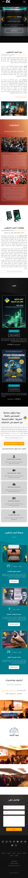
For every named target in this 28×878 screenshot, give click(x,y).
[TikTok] (2, 841)
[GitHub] (21, 841)
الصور (16, 855)
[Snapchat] (15, 845)
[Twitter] (10, 841)
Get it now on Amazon (14, 385)
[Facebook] (14, 841)
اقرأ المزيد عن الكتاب (14, 335)
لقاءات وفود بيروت (21, 690)
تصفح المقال (14, 667)
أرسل (14, 829)
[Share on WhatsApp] (12, 345)
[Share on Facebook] (9, 345)
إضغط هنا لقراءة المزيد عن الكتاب (14, 271)
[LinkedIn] (25, 841)
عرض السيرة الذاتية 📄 (21, 97)
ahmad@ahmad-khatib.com (14, 865)
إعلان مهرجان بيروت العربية (9, 690)
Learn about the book (14, 389)
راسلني (11, 855)
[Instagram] (6, 841)
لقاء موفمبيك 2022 (11, 693)
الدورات (8, 853)
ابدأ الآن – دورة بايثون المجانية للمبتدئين (14, 443)
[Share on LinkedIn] (11, 345)
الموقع (24, 853)
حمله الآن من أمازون (14, 331)
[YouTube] (17, 841)
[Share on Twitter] (8, 345)
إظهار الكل (19, 693)
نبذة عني (19, 853)
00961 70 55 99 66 (14, 863)
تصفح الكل (14, 581)
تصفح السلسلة (14, 624)
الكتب (14, 853)
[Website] (12, 845)
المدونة (3, 853)
